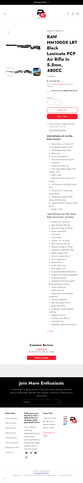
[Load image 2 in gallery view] (19, 72)
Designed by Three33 (41, 473)
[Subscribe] (58, 401)
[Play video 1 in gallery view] (37, 72)
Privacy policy (28, 475)
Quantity (50, 98)
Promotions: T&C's (12, 447)
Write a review (41, 358)
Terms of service (40, 475)
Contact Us (9, 452)
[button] (4, 13)
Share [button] (51, 331)
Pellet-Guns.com (44, 471)
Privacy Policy (10, 428)
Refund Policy (10, 433)
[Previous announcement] (4, 2)
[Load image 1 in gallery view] (10, 72)
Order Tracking (11, 418)
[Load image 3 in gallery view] (28, 72)
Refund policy (17, 475)
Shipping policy (52, 475)
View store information (57, 130)
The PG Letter (10, 423)
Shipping (61, 84)
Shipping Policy (11, 438)
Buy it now (62, 116)
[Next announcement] (78, 2)
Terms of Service (11, 443)
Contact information (66, 475)
